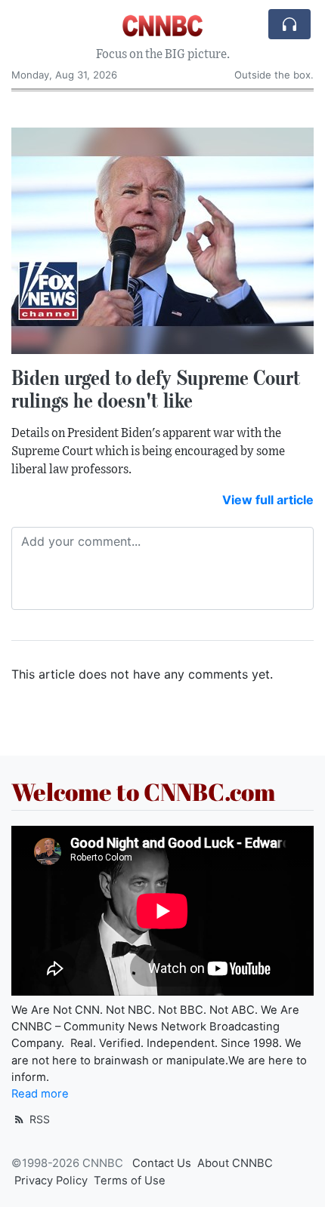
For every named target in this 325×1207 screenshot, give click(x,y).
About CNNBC (235, 1163)
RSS (38, 1119)
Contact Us (161, 1163)
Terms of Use (130, 1180)
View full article (268, 499)
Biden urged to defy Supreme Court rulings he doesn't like (156, 389)
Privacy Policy (51, 1180)
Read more (40, 1094)
